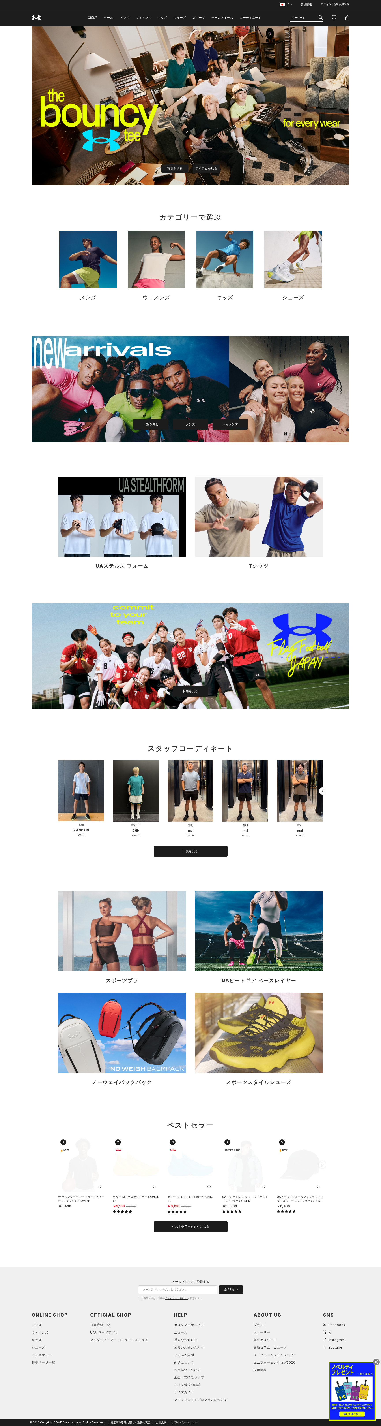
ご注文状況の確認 (187, 1384)
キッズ (162, 17)
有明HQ (136, 825)
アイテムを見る (206, 168)
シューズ (180, 17)
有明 (81, 825)
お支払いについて (187, 1370)
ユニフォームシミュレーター (275, 1355)
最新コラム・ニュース (270, 1347)
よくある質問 (184, 1355)
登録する (229, 1289)
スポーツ (198, 17)
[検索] (321, 17)
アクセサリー (42, 1355)
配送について (184, 1362)
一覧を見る (151, 424)
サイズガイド (184, 1392)
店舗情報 (306, 4)
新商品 (92, 17)
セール (108, 17)
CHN (136, 830)
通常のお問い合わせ (189, 1347)
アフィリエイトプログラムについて (201, 1400)
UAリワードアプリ (104, 1332)
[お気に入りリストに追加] (100, 1187)
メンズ (124, 17)
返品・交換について (189, 1377)
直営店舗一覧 (100, 1325)
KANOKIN (81, 830)
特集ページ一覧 (43, 1362)
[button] (322, 791)
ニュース (180, 1332)
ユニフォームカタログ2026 (274, 1362)
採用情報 (260, 1370)
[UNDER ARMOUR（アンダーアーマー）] (36, 18)
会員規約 (161, 1422)
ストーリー (262, 1332)
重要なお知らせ (186, 1340)
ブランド (260, 1325)
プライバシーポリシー (176, 1298)
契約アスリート (265, 1340)
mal (190, 830)
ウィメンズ (143, 17)
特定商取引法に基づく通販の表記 (130, 1422)
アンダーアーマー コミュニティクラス (119, 1340)
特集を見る (175, 168)
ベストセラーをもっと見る (190, 1226)
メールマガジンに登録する (190, 1281)
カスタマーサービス (189, 1325)
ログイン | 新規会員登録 (335, 4)
